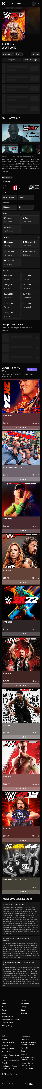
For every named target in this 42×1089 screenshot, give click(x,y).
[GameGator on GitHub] (16, 1074)
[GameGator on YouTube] (8, 1074)
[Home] (3, 4)
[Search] (34, 4)
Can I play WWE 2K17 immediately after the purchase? (16, 939)
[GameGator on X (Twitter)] (11, 1074)
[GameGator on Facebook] (5, 1074)
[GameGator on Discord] (13, 1074)
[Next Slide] (37, 133)
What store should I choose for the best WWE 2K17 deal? (19, 963)
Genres (5, 213)
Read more (6, 177)
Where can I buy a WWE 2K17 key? (14, 904)
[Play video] (21, 133)
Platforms (6, 237)
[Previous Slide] (5, 133)
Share (37, 54)
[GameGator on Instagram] (3, 1074)
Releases (6, 271)
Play (19, 54)
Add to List (8, 54)
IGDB (27, 1084)
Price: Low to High (31, 60)
